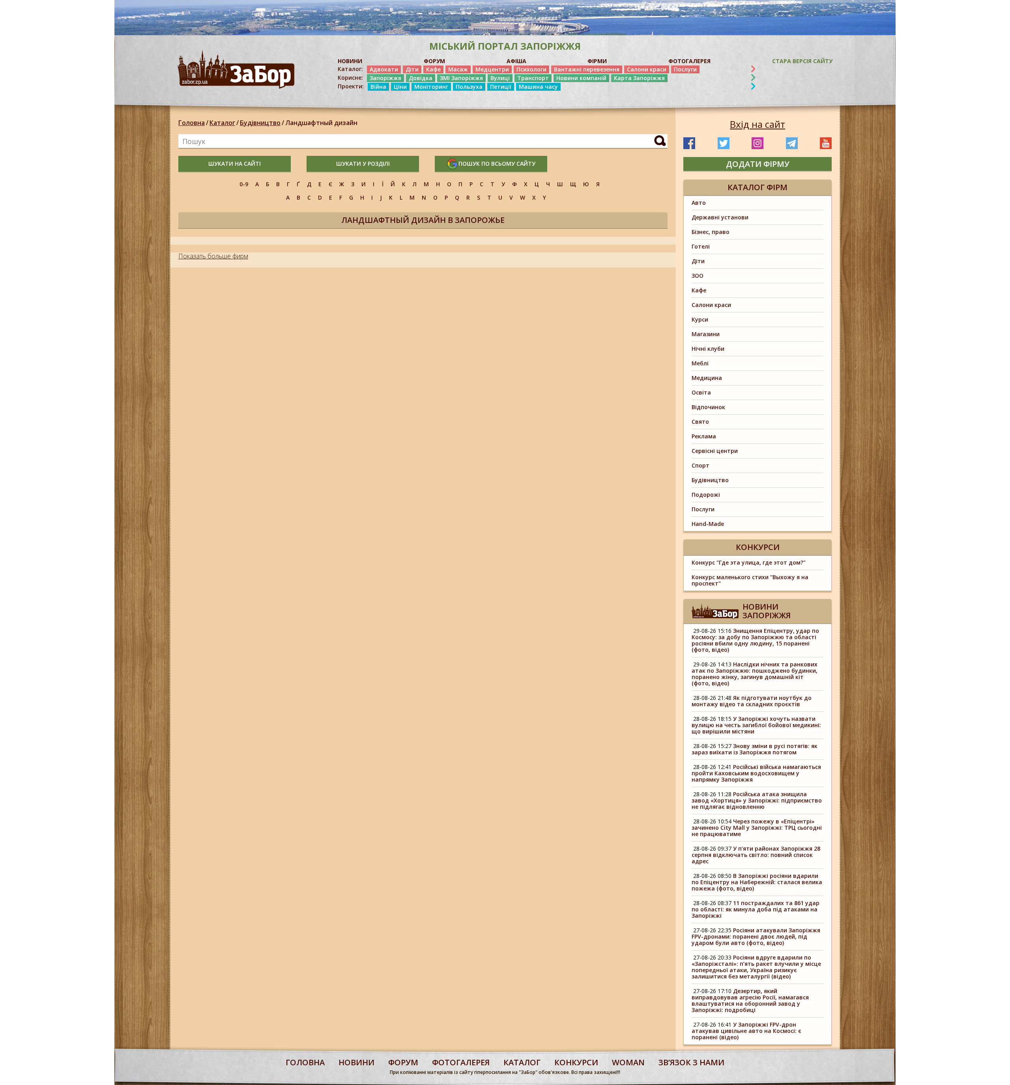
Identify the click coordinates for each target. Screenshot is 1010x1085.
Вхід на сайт (757, 124)
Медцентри (492, 69)
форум (403, 1062)
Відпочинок (708, 407)
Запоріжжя (385, 78)
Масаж (458, 69)
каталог (522, 1062)
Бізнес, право (710, 232)
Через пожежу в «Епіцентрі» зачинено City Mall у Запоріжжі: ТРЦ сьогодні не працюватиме (757, 827)
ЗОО (697, 275)
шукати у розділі (363, 163)
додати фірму (757, 164)
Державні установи (720, 217)
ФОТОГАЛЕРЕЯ (689, 61)
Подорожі (706, 494)
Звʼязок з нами (691, 1062)
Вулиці (500, 78)
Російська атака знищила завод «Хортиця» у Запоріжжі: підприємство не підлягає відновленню (757, 800)
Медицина (707, 378)
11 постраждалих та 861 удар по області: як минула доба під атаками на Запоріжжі (755, 909)
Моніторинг (431, 86)
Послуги (685, 69)
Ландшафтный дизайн (321, 122)
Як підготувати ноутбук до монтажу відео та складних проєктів (752, 701)
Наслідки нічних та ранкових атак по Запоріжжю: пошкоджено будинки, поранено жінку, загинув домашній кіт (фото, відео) (754, 673)
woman (628, 1062)
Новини (356, 1062)
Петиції (500, 86)
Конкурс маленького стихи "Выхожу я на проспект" (750, 580)
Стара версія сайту (802, 61)
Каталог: (350, 69)
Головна (191, 122)
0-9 (243, 184)
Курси (700, 319)
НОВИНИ (350, 61)
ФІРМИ (597, 61)
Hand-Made (708, 524)
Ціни (400, 86)
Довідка (420, 78)
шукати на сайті (234, 163)
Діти (412, 69)
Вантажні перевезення (586, 69)
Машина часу (538, 86)
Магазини (706, 334)
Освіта (701, 392)
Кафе (433, 69)
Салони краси (646, 69)
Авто (699, 202)
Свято (700, 421)
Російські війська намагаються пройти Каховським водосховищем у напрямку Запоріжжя (756, 773)
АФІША (516, 61)
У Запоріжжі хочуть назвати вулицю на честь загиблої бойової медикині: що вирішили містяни (756, 725)
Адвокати (384, 69)
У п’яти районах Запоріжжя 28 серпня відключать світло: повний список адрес (756, 855)
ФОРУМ (434, 61)
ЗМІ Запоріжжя (461, 78)
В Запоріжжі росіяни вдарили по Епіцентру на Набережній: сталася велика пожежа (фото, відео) (757, 882)
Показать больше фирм (213, 256)
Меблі (700, 363)
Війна (378, 86)
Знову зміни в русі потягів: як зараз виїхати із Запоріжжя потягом (754, 749)
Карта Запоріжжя (639, 78)
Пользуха (469, 86)
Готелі (701, 246)
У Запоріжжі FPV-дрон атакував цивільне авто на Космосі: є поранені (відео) (746, 1031)
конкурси (576, 1062)
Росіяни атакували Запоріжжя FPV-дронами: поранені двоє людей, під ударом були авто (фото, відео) (756, 936)
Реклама (704, 436)
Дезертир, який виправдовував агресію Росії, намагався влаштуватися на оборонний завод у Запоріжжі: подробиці (750, 1000)
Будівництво (260, 122)
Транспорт (533, 78)
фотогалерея (461, 1062)
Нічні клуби (708, 348)
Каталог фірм (757, 187)
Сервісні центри (715, 451)
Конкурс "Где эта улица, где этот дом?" (749, 562)
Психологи (531, 69)
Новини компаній (581, 78)
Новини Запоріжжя (767, 611)
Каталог (222, 122)
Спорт (700, 465)
